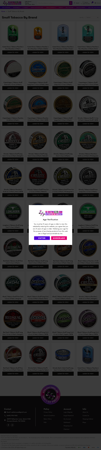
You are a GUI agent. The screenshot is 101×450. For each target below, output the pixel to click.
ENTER (42, 238)
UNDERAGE (59, 238)
